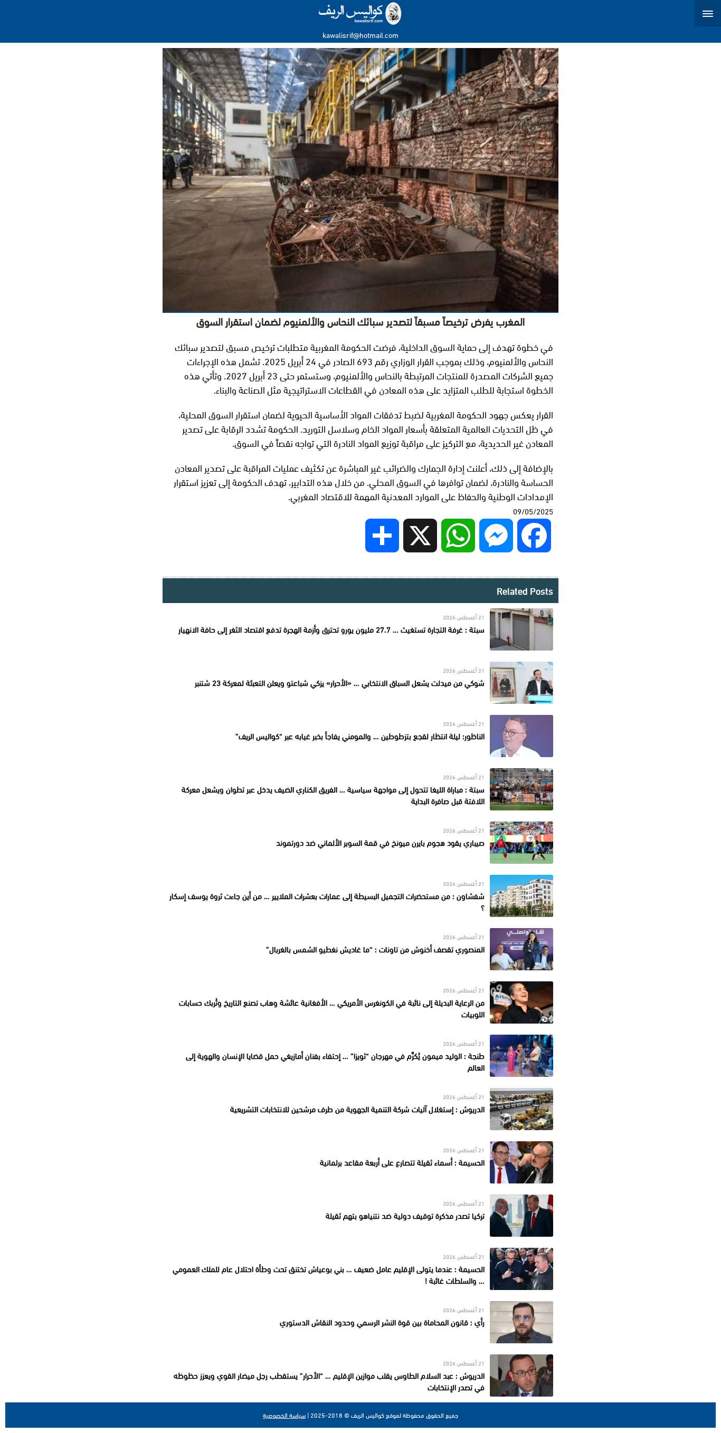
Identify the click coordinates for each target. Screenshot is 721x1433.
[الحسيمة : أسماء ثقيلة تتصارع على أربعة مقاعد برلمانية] (360, 1162)
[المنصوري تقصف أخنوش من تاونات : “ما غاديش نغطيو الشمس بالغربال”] (360, 949)
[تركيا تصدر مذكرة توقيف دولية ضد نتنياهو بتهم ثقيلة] (360, 1215)
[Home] (360, 13)
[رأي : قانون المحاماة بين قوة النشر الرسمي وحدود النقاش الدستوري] (360, 1322)
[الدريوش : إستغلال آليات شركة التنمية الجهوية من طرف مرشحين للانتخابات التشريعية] (360, 1109)
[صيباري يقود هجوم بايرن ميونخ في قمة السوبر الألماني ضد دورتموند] (360, 842)
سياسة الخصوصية (284, 1415)
